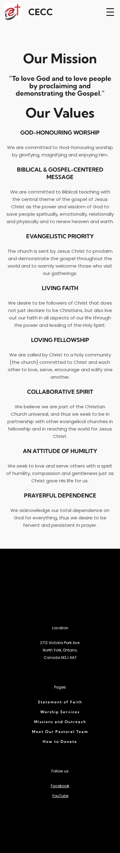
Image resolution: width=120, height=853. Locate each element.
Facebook (60, 786)
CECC (40, 11)
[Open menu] (110, 12)
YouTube (60, 795)
